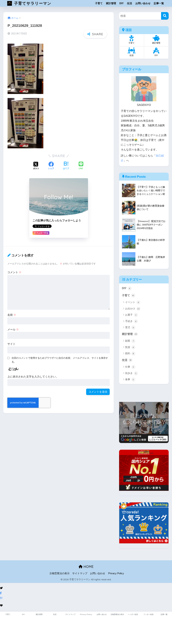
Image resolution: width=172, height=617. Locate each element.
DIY (121, 3)
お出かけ (132, 308)
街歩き (131, 373)
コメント (14, 272)
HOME (88, 566)
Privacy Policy (116, 573)
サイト (11, 343)
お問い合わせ (142, 3)
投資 (129, 347)
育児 (129, 327)
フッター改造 (148, 614)
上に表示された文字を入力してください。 (32, 376)
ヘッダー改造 (133, 614)
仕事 (129, 366)
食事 (129, 379)
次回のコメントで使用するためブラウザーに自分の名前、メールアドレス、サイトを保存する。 (60, 360)
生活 (129, 3)
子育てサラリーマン (32, 3)
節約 (129, 353)
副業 (129, 340)
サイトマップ (79, 573)
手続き (131, 321)
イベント (132, 302)
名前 (11, 314)
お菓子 (131, 314)
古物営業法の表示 (59, 573)
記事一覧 (159, 3)
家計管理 (111, 3)
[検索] (165, 16)
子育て (99, 3)
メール (13, 329)
